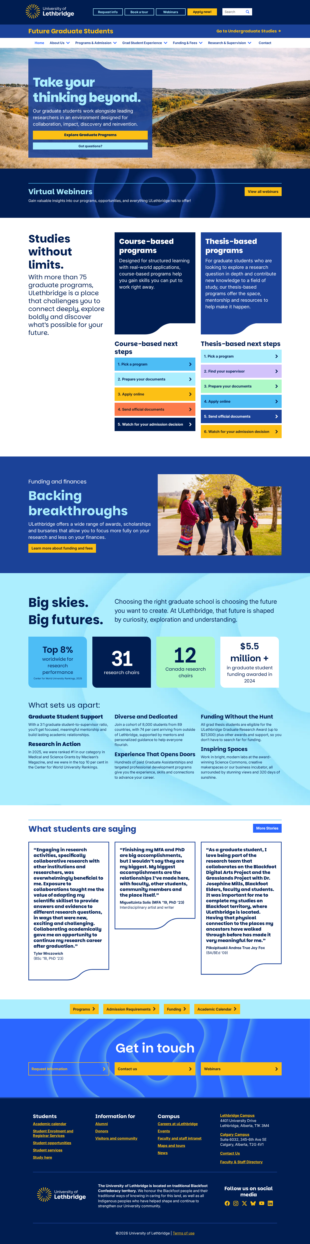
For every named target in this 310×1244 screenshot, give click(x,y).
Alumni (101, 1123)
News (163, 1153)
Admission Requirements (128, 1009)
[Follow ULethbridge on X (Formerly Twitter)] (244, 1203)
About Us (57, 43)
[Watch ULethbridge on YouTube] (261, 1203)
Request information (49, 1069)
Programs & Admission (93, 43)
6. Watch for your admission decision (236, 431)
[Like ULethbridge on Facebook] (227, 1203)
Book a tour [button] (139, 12)
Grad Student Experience (142, 43)
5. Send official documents (227, 416)
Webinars (212, 1069)
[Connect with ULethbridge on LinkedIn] (270, 1203)
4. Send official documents (141, 409)
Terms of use (183, 1233)
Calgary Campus (234, 1134)
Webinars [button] (170, 12)
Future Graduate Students (70, 31)
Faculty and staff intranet (180, 1138)
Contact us (127, 1069)
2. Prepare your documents (141, 379)
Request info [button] (108, 12)
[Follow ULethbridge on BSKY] (253, 1203)
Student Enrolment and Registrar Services (53, 1133)
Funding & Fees (185, 43)
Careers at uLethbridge (178, 1123)
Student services (47, 1150)
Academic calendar (49, 1123)
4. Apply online (217, 401)
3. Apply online (131, 394)
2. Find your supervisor (224, 371)
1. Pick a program (133, 364)
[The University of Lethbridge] (61, 1194)
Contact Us (230, 1153)
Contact (265, 43)
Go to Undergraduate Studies (247, 31)
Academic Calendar (214, 1009)
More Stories (267, 828)
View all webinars (263, 191)
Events (164, 1131)
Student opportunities (52, 1143)
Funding (174, 1009)
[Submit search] (247, 11)
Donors (101, 1131)
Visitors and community (116, 1138)
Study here (42, 1157)
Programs (81, 1009)
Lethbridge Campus (237, 1115)
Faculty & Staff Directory (241, 1162)
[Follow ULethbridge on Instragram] (235, 1203)
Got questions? (90, 146)
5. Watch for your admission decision (150, 424)
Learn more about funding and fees (62, 548)
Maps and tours (171, 1145)
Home (39, 43)
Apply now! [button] (202, 12)
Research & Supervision (227, 43)
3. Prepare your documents (228, 386)
